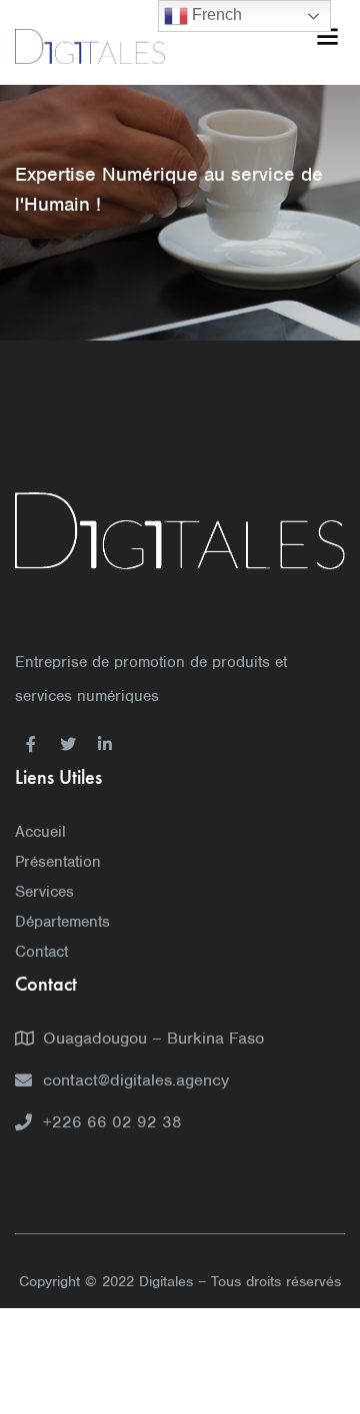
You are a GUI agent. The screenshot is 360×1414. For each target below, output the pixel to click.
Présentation (58, 862)
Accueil (40, 832)
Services (44, 892)
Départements (62, 922)
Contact (41, 952)
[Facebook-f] (31, 744)
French (215, 14)
